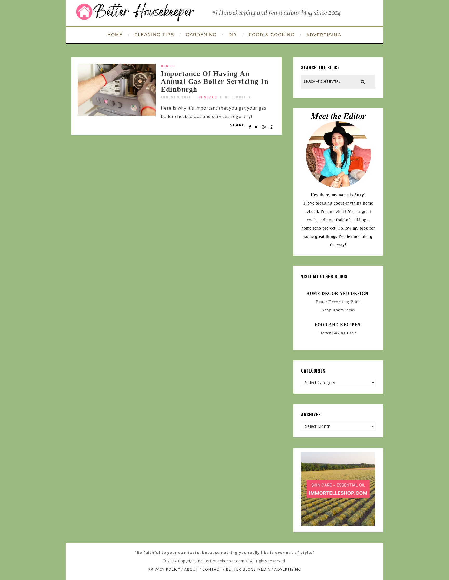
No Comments (238, 97)
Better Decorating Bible (338, 301)
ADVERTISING (323, 35)
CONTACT (212, 569)
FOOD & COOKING (272, 34)
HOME (115, 34)
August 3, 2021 (176, 97)
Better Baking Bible (338, 333)
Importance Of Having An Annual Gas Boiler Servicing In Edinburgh (214, 81)
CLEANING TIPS (154, 34)
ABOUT (191, 569)
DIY (232, 34)
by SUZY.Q (208, 97)
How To (168, 65)
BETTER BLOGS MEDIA (248, 569)
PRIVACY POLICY (164, 569)
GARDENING (201, 34)
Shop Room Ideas (338, 310)
